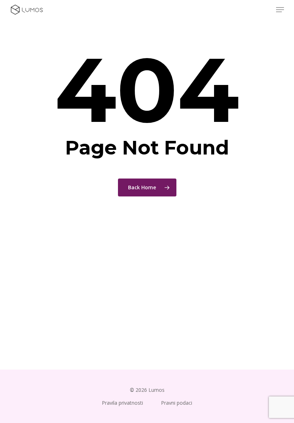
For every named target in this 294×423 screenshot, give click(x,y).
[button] (280, 9)
